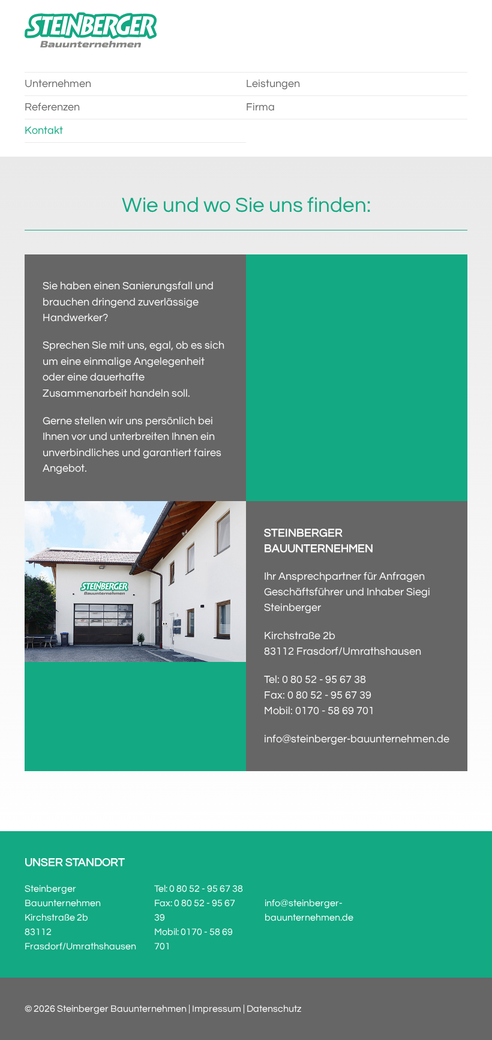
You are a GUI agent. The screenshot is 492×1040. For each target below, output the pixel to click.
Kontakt (44, 130)
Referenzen (52, 107)
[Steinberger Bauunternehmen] (91, 30)
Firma (260, 107)
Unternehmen (58, 84)
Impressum (216, 1009)
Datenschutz (274, 1009)
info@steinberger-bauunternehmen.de (356, 739)
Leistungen (273, 84)
